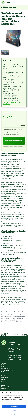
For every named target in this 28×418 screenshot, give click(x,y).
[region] (14, 404)
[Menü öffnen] (26, 2)
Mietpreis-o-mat (9, 7)
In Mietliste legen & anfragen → (14, 141)
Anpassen (14, 410)
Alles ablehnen (14, 414)
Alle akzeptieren (14, 406)
